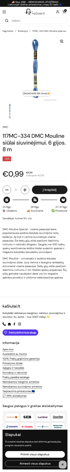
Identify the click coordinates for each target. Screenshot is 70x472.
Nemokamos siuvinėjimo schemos (22, 386)
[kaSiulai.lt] (35, 12)
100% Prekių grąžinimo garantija (21, 358)
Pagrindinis (8, 31)
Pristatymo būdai (13, 363)
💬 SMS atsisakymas (15, 396)
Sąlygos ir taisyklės (13, 368)
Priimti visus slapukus (35, 454)
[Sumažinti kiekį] (7, 190)
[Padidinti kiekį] (25, 190)
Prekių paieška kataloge (16, 377)
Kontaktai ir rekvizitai (15, 372)
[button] (64, 12)
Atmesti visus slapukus (35, 463)
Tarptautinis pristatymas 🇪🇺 (19, 391)
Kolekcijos (23, 31)
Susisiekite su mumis (15, 354)
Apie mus (8, 349)
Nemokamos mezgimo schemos (21, 382)
